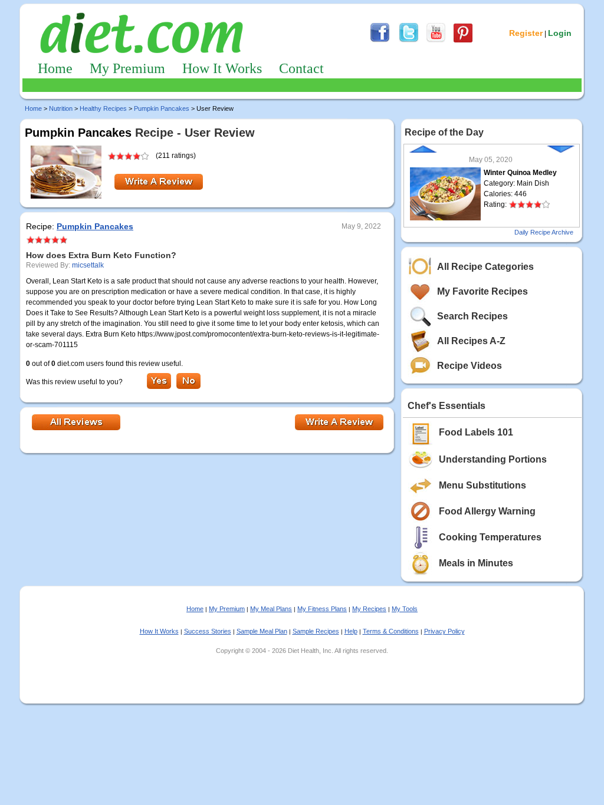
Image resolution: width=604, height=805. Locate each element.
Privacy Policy (444, 631)
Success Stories (207, 631)
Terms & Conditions (391, 631)
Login (560, 33)
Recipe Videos (469, 366)
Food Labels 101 (476, 432)
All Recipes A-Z (471, 341)
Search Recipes (472, 316)
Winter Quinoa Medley (520, 173)
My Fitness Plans (322, 608)
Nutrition (61, 108)
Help (350, 631)
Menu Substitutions (482, 485)
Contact (301, 68)
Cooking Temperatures (490, 537)
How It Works (222, 68)
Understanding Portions (493, 459)
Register (526, 33)
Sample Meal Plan (262, 631)
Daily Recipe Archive (543, 232)
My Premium (127, 68)
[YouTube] (436, 41)
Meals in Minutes (476, 563)
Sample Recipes (316, 631)
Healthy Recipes (103, 108)
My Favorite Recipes (482, 291)
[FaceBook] (380, 41)
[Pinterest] (463, 41)
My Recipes (369, 608)
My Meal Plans (271, 608)
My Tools (405, 608)
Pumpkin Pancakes (161, 108)
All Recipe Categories (485, 267)
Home (55, 68)
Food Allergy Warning (487, 511)
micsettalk (88, 265)
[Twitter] (409, 41)
